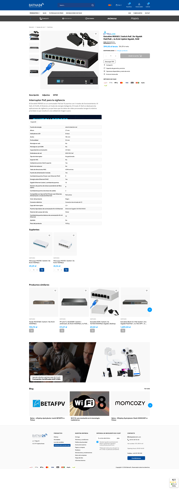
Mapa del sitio (79, 458)
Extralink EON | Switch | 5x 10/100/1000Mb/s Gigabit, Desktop (103, 322)
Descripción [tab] (34, 95)
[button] (110, 5)
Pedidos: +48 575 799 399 (134, 453)
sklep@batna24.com (135, 437)
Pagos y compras (80, 447)
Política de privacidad (81, 442)
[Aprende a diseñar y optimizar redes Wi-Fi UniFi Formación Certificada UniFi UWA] (89, 362)
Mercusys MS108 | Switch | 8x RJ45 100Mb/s (39, 261)
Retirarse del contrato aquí (62, 445)
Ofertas (56, 437)
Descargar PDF (109, 61)
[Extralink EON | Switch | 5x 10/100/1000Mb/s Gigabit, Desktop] (104, 302)
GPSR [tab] (55, 95)
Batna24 (31, 27)
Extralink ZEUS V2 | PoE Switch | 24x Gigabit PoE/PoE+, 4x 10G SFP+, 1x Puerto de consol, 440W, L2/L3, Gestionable (133, 322)
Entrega (77, 437)
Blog (31, 388)
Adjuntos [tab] (46, 95)
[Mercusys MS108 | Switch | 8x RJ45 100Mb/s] (41, 244)
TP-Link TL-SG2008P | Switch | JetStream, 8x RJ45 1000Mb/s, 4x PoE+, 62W (74, 322)
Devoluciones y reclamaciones (83, 452)
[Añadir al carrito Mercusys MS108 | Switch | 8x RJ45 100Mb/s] (42, 270)
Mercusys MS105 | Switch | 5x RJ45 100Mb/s (63, 261)
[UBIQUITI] (44, 18)
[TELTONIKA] (89, 18)
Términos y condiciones (81, 439)
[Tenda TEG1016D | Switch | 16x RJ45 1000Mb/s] (43, 302)
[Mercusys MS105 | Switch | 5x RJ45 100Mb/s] (65, 244)
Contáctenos (136, 458)
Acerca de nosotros (80, 444)
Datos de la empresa (81, 455)
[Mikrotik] (66, 18)
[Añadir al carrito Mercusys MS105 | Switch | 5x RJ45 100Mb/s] (66, 270)
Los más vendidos (59, 442)
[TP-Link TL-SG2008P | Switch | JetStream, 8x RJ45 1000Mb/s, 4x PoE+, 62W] (74, 302)
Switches (50, 27)
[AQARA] (134, 18)
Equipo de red (41, 27)
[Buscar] (92, 5)
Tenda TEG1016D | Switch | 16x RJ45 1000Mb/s (42, 322)
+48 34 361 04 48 (134, 440)
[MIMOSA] (112, 18)
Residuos (77, 450)
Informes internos (80, 460)
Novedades (57, 439)
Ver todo (147, 388)
